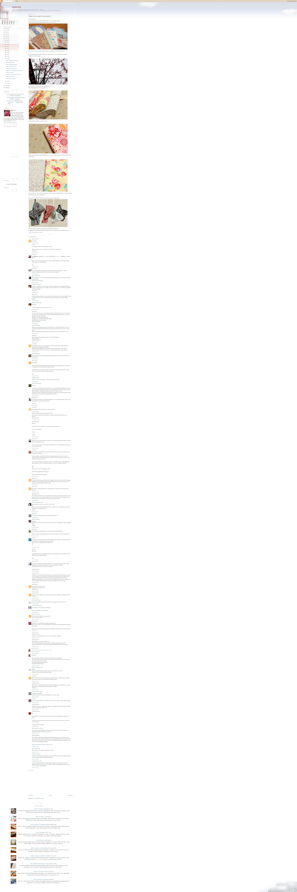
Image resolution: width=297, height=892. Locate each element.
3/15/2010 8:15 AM (35, 492)
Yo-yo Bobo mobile (10, 62)
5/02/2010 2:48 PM (35, 726)
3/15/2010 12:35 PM (35, 547)
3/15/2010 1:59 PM (35, 571)
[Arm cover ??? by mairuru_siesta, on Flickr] (48, 227)
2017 (6, 30)
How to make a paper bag (43, 816)
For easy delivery (9, 72)
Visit (6, 187)
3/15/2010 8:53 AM (35, 500)
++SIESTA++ (42, 9)
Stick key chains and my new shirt (13, 74)
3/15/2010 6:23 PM (35, 582)
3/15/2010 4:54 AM (35, 266)
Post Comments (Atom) (39, 798)
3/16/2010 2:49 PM (35, 689)
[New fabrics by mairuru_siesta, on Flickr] (48, 119)
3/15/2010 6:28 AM (35, 359)
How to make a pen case (43, 832)
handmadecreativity (36, 691)
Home (50, 795)
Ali (32, 537)
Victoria (33, 584)
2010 (6, 41)
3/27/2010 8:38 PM (35, 709)
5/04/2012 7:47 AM (35, 746)
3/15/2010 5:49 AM (35, 341)
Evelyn (33, 438)
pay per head (34, 748)
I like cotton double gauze (11, 64)
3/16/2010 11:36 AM (35, 651)
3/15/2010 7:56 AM (35, 476)
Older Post (70, 795)
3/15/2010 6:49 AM (35, 381)
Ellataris (33, 360)
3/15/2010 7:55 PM (35, 603)
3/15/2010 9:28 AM (35, 517)
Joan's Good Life (35, 383)
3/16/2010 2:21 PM (35, 681)
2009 (6, 85)
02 (7, 81)
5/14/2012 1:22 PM (35, 759)
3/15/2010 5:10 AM (35, 282)
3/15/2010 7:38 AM (35, 448)
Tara (33, 450)
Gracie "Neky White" (36, 502)
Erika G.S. (34, 648)
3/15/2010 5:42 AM (35, 323)
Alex (33, 254)
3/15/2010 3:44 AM (35, 242)
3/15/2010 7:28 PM (35, 598)
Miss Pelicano (35, 353)
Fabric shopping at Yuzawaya (12, 60)
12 (7, 42)
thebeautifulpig (35, 600)
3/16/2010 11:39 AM (35, 665)
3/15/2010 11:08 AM (35, 535)
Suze (33, 698)
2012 (6, 36)
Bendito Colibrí (35, 284)
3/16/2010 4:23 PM (35, 696)
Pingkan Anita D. (35, 302)
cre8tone (34, 239)
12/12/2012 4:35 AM (35, 767)
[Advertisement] (41, 782)
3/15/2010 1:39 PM (35, 559)
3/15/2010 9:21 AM (35, 511)
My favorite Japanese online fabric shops (44, 863)
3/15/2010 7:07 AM (35, 419)
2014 (6, 32)
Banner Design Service (48, 744)
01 (7, 83)
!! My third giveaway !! (11, 78)
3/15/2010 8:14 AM (35, 484)
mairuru (16, 7)
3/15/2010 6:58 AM (35, 411)
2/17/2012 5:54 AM (35, 733)
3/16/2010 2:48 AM (35, 632)
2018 (6, 28)
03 (7, 58)
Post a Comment (31, 770)
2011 (6, 39)
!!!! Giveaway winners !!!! (11, 68)
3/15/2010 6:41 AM (35, 375)
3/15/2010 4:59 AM (35, 274)
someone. (34, 561)
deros (33, 407)
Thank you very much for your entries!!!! (14, 70)
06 (7, 52)
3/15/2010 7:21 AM (35, 436)
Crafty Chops (35, 711)
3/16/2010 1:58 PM (35, 674)
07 (7, 50)
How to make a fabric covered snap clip (43, 856)
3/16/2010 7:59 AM (35, 646)
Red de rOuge (35, 614)
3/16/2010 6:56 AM (35, 637)
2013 (6, 34)
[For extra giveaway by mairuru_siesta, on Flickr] (48, 49)
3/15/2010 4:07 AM (35, 252)
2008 (6, 87)
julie (33, 676)
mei (32, 549)
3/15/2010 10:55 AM (35, 527)
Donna (33, 486)
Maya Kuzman (35, 275)
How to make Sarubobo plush (43, 809)
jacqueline (34, 573)
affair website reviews (36, 728)
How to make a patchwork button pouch (43, 848)
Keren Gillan (34, 519)
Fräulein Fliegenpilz (36, 667)
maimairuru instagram (29, 10)
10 (7, 46)
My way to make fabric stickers (43, 871)
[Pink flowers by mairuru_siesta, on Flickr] (48, 84)
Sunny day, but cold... (10, 76)
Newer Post (30, 795)
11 (7, 44)
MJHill (33, 397)
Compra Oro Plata (35, 761)
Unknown (34, 593)
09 (7, 48)
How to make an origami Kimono (43, 879)
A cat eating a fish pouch (44, 840)
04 (7, 56)
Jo (32, 244)
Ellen (33, 513)
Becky (33, 529)
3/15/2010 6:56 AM (35, 405)
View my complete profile (10, 122)
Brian (33, 478)
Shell (33, 268)
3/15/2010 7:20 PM (35, 591)
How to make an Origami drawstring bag (43, 824)
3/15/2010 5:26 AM (35, 300)
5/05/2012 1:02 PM (35, 752)
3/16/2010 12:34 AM (35, 619)
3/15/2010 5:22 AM (35, 292)
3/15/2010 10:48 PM (35, 612)
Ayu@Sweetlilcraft (36, 605)
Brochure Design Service (37, 744)
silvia (33, 343)
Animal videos (35, 754)
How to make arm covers (11, 66)
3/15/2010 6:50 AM (35, 395)
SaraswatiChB (35, 325)
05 (7, 54)
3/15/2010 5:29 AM (35, 309)
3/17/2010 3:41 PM (35, 702)
